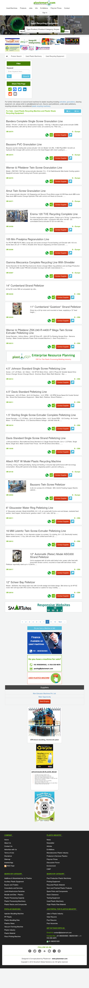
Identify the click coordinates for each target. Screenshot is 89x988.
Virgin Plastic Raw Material (56, 904)
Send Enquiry (44, 701)
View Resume (52, 917)
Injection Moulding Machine (14, 913)
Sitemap (7, 859)
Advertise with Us (10, 849)
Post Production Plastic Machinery (59, 878)
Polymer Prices (56, 8)
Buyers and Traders (11, 885)
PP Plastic (8, 917)
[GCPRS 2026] (12, 48)
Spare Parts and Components (57, 891)
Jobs (30, 8)
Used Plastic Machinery (34, 56)
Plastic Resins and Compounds (15, 904)
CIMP (49, 869)
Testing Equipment (53, 898)
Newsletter (50, 843)
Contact (67, 8)
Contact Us (8, 846)
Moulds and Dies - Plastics (13, 894)
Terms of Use (9, 852)
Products (23, 8)
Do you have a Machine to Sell (44, 628)
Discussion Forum (53, 862)
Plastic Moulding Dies (12, 920)
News (49, 839)
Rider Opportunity (45, 697)
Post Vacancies (52, 923)
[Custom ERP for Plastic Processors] (34, 41)
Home (6, 839)
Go (9, 76)
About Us (7, 843)
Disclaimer (8, 856)
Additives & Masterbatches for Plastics (18, 878)
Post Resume (51, 920)
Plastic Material (9, 933)
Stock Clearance (53, 894)
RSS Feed (10, 866)
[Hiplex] (72, 41)
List (69, 111)
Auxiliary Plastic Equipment (14, 881)
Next (60, 622)
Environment (51, 866)
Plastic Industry (9, 930)
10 (55, 622)
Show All (26, 76)
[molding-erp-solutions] (43, 357)
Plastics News (9, 923)
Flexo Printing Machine (12, 936)
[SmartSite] (43, 607)
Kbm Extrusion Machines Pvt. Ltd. (44, 693)
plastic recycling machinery (41, 106)
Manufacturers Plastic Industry (57, 852)
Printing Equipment (53, 881)
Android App (8, 862)
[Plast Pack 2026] (27, 48)
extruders (63, 102)
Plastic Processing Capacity (14, 898)
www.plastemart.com (59, 958)
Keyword (10, 68)
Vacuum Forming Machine (13, 926)
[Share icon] (10, 89)
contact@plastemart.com (62, 932)
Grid (77, 111)
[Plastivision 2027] (42, 48)
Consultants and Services (13, 888)
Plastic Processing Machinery (15, 901)
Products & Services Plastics (57, 856)
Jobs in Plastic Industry (55, 913)
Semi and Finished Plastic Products (59, 888)
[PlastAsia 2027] (12, 41)
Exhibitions (44, 8)
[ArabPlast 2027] (57, 41)
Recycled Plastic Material (56, 885)
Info (36, 8)
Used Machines (11, 8)
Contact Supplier (61, 135)
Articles (49, 846)
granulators (71, 102)
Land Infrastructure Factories (14, 891)
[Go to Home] (6, 56)
